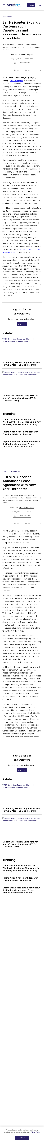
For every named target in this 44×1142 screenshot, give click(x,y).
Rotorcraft (7, 17)
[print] (40, 70)
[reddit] (26, 70)
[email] (29, 70)
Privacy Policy (35, 1132)
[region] (22, 1134)
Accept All (22, 1138)
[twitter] (22, 70)
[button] (4, 5)
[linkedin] (18, 70)
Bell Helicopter (27, 55)
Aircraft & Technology (11, 471)
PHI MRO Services (26, 508)
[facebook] (15, 70)
